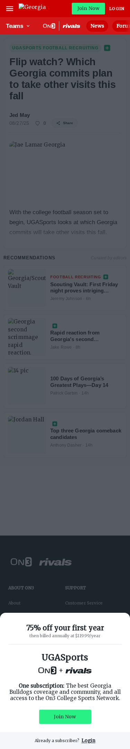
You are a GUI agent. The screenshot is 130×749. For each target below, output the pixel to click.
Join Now (88, 8)
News (97, 26)
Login (116, 8)
